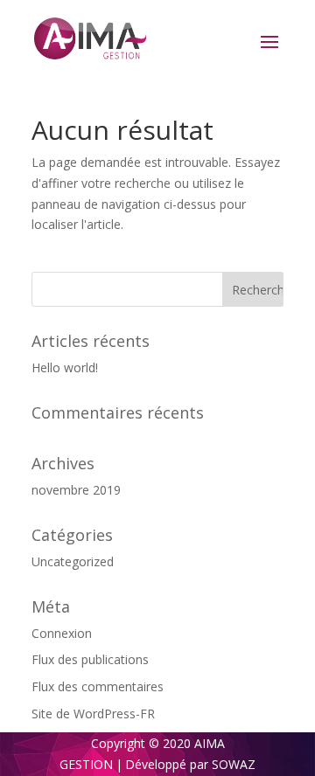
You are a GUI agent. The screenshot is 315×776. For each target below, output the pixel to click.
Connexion (62, 633)
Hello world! (65, 367)
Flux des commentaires (98, 686)
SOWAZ (234, 764)
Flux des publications (90, 659)
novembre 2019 (76, 490)
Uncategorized (73, 561)
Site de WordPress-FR (93, 713)
